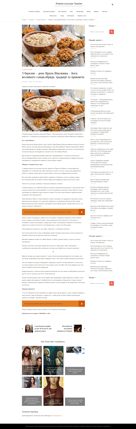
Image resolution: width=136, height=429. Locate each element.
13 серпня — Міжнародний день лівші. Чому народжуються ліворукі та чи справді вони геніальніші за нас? (101, 103)
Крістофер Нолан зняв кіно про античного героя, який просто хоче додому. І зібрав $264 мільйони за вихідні (101, 131)
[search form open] (112, 4)
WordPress (107, 426)
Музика (96, 11)
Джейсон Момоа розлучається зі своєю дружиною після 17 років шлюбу (32, 370)
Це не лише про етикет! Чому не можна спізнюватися (101, 45)
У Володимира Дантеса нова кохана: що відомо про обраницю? (102, 112)
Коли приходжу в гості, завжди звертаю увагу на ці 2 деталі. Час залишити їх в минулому (101, 54)
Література (79, 11)
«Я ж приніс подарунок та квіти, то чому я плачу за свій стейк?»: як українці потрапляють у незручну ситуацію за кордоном (102, 91)
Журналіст (25, 82)
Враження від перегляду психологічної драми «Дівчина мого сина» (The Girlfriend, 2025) (101, 80)
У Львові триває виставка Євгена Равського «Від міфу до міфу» (75, 401)
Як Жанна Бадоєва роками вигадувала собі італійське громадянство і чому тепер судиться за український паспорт (101, 190)
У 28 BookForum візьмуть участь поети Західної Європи (75, 371)
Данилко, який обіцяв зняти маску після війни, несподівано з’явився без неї (102, 208)
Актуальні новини (49, 11)
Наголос (104, 11)
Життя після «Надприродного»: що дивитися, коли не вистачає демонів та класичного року (101, 141)
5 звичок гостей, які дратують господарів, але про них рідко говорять (100, 121)
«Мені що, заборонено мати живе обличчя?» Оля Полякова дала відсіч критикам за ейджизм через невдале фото (101, 152)
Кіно (71, 11)
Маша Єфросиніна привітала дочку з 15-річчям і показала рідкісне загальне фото (32, 400)
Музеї (89, 11)
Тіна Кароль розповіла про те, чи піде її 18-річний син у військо (101, 173)
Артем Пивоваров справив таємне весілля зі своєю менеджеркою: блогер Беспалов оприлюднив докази (101, 164)
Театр (62, 16)
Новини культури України (69, 3)
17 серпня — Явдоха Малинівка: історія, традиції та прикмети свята (53, 401)
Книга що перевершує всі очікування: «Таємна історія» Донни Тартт (100, 63)
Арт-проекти (62, 11)
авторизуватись (56, 416)
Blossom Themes (92, 426)
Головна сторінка (34, 11)
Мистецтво (53, 16)
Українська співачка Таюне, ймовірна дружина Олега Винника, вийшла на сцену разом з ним (53, 370)
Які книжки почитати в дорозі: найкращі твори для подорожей (101, 200)
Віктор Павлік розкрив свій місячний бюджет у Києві (99, 181)
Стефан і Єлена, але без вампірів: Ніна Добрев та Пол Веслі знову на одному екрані (101, 225)
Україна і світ (82, 16)
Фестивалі (71, 16)
